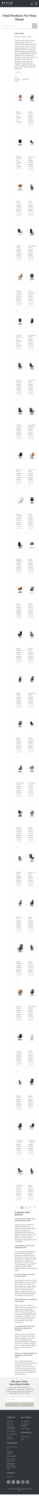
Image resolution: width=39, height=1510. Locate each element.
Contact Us (11, 1492)
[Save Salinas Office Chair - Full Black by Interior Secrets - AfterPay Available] (16, 1075)
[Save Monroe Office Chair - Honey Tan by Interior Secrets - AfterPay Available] (16, 985)
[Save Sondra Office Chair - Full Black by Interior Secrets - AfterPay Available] (29, 91)
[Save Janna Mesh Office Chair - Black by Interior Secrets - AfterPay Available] (29, 672)
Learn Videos (26, 1452)
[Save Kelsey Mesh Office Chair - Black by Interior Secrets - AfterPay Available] (29, 493)
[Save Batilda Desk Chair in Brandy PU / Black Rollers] (16, 91)
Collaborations (12, 1471)
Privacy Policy (12, 1449)
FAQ (22, 1454)
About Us (10, 1437)
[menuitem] (32, 3)
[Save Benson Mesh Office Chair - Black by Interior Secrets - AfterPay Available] (29, 1075)
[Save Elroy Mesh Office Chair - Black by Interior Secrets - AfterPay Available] (16, 762)
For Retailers (25, 1437)
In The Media (11, 1447)
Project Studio (26, 1444)
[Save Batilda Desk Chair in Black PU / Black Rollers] (16, 135)
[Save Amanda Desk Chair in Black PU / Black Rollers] (16, 314)
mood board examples (25, 1377)
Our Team (10, 1439)
